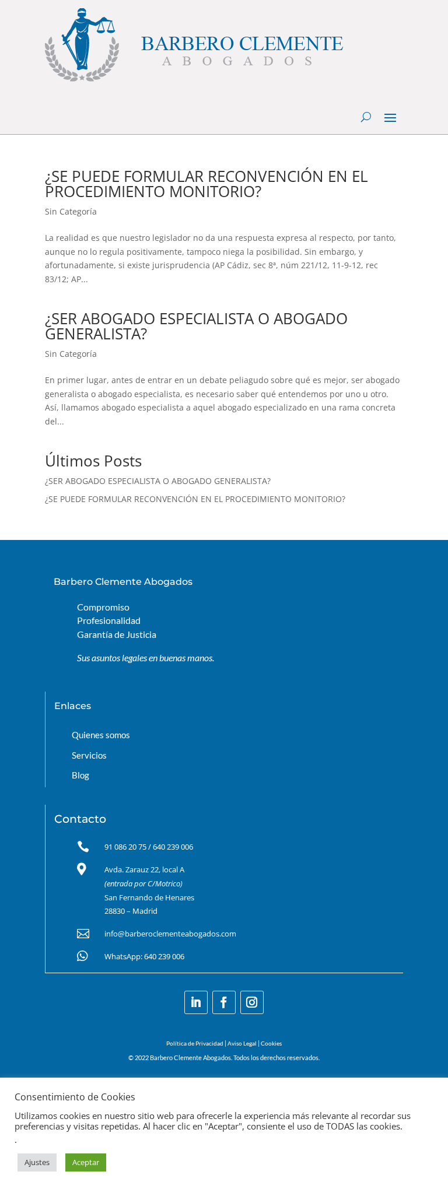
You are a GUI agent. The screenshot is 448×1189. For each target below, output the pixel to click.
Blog (80, 775)
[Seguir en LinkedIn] (196, 1002)
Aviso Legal (242, 1043)
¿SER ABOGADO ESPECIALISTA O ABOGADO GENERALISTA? (196, 326)
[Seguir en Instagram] (252, 1002)
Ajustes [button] (37, 1162)
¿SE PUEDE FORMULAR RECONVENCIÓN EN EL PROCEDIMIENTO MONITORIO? (206, 184)
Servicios (89, 755)
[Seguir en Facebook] (224, 1002)
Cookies (271, 1043)
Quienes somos (101, 734)
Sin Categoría (71, 211)
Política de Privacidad (194, 1043)
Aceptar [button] (85, 1162)
